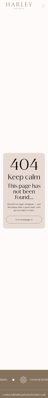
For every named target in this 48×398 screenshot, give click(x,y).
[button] (43, 5)
